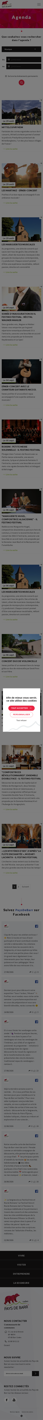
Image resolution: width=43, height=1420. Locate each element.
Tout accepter (19, 708)
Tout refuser (21, 720)
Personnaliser (21, 715)
